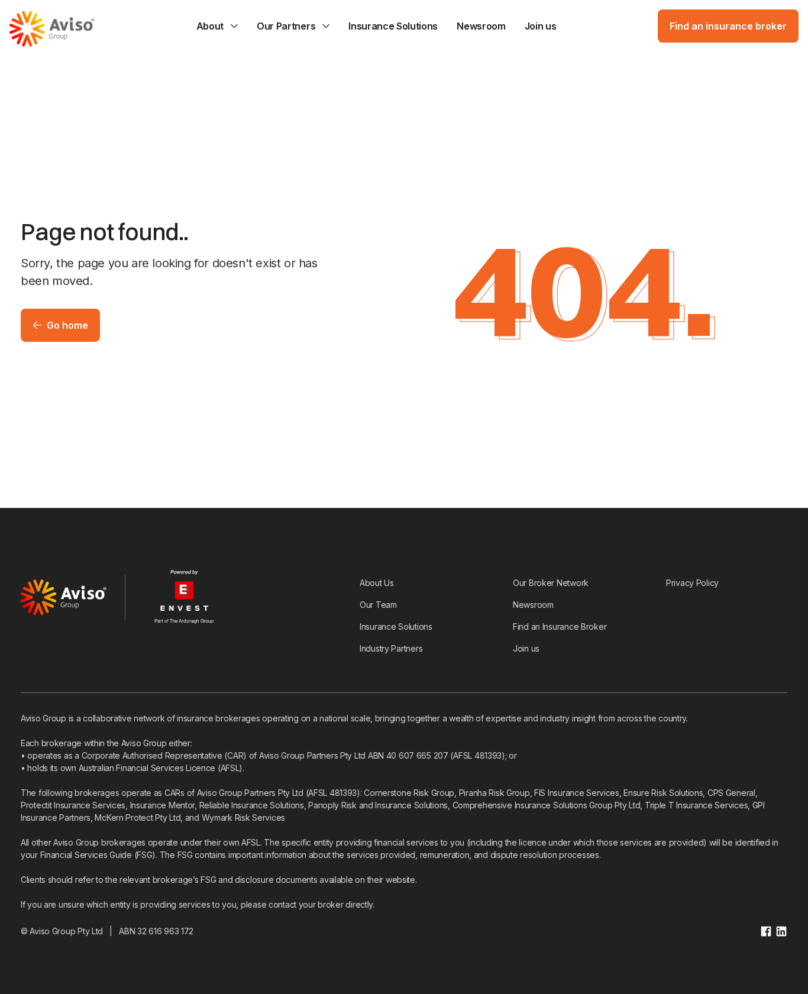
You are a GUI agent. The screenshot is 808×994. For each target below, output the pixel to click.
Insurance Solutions (393, 26)
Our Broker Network (551, 583)
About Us (377, 583)
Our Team (378, 605)
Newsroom (481, 26)
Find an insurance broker (728, 26)
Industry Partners (391, 648)
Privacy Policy (692, 583)
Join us (541, 26)
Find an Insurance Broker (559, 626)
